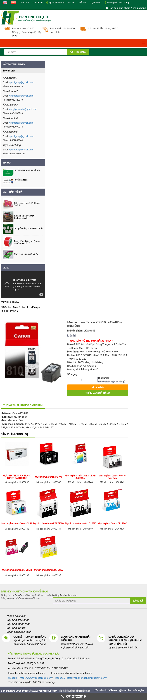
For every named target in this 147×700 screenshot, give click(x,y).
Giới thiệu (37, 2)
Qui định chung (56, 2)
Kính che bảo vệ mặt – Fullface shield (25, 217)
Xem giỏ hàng (138, 7)
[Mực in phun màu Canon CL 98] (17, 504)
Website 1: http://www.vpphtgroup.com (30, 677)
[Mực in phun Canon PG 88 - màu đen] (112, 457)
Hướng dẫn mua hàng (118, 2)
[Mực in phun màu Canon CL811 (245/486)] (80, 457)
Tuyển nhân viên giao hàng (27, 170)
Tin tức (71, 2)
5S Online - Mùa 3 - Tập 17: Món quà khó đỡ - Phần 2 (21, 309)
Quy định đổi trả (15, 627)
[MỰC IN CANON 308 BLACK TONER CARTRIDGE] (17, 457)
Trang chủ (24, 2)
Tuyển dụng (95, 2)
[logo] (26, 17)
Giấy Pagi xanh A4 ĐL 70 (26, 254)
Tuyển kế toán (21, 180)
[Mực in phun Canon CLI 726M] (17, 550)
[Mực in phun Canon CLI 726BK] (80, 504)
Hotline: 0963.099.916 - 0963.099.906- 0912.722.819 (37, 668)
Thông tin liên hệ (16, 616)
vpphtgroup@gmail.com (21, 82)
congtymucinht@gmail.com (23, 109)
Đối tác (82, 2)
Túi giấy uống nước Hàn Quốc (28, 228)
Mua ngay (98, 387)
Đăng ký (138, 600)
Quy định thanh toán (18, 624)
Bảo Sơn (86, 690)
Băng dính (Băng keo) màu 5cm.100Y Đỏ (27, 242)
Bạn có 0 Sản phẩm (119, 7)
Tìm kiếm (79, 52)
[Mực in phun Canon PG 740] (49, 457)
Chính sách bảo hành (18, 631)
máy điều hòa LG (10, 301)
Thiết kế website (68, 690)
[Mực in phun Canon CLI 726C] (112, 504)
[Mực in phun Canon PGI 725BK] (49, 504)
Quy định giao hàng (17, 620)
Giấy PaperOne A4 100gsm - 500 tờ (27, 204)
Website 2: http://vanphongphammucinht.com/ (81, 677)
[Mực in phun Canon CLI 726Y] (49, 550)
